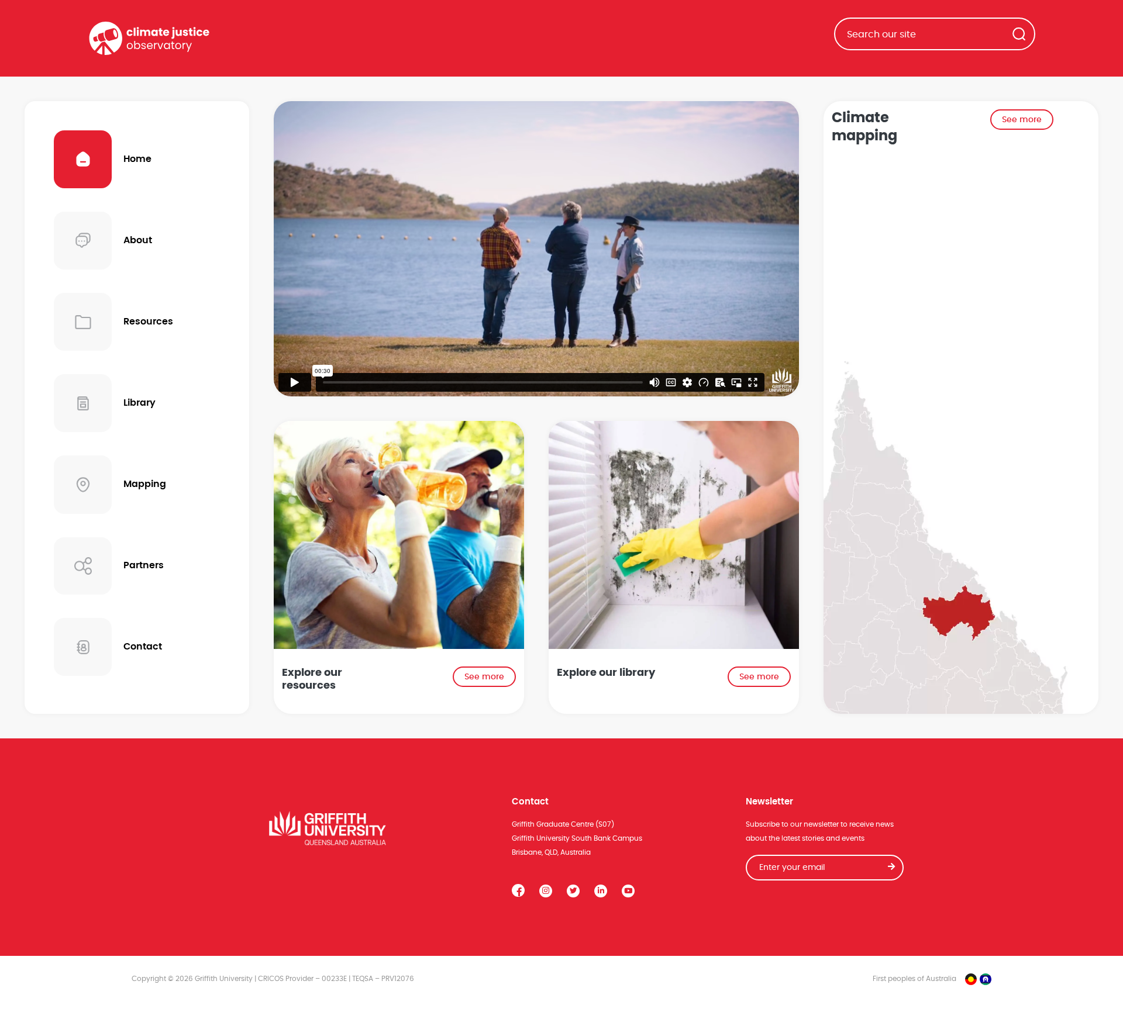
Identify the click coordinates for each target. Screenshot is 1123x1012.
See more (484, 677)
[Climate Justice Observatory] (149, 38)
